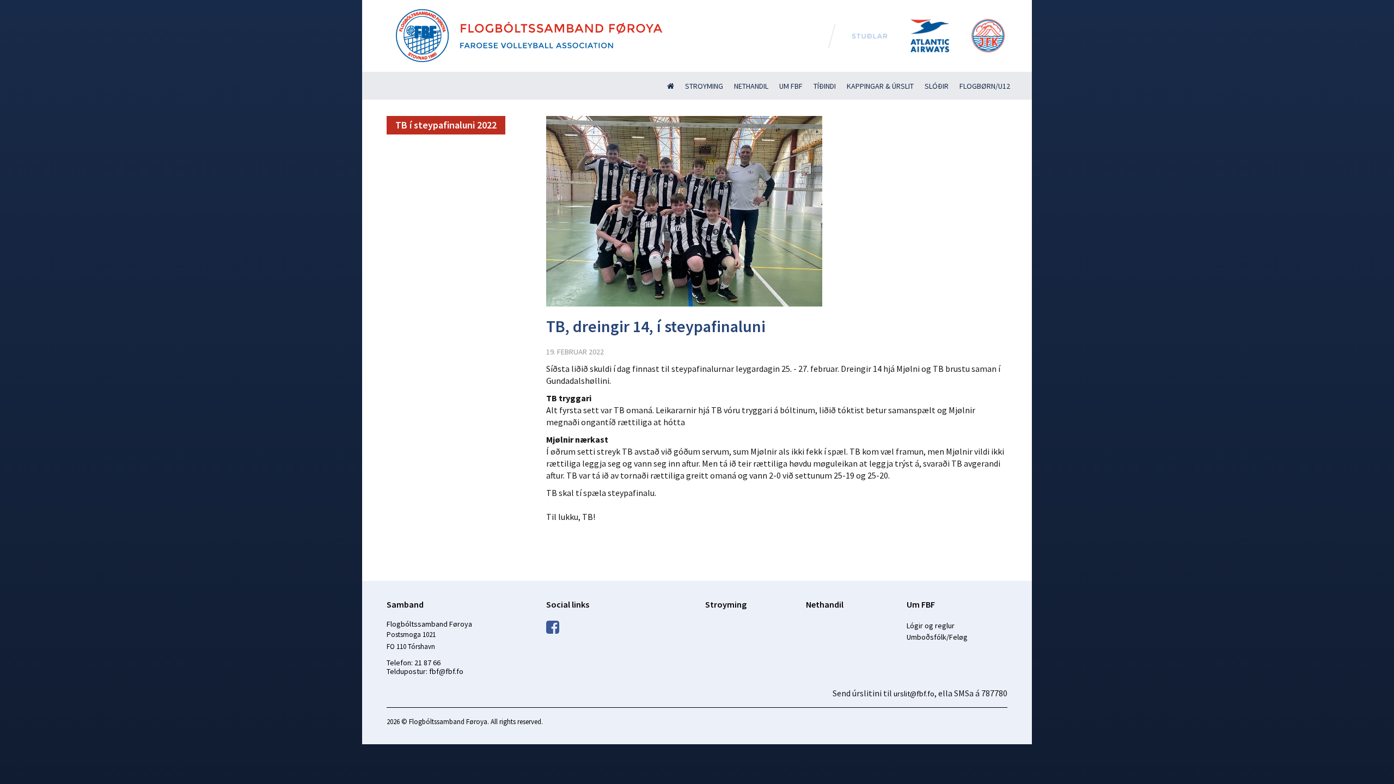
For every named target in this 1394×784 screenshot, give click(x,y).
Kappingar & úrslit (880, 86)
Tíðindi (825, 86)
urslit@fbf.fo (914, 694)
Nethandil (751, 86)
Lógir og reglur (931, 625)
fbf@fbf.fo (446, 671)
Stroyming (704, 86)
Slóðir (937, 86)
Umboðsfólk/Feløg (937, 637)
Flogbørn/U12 (984, 86)
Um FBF (791, 86)
